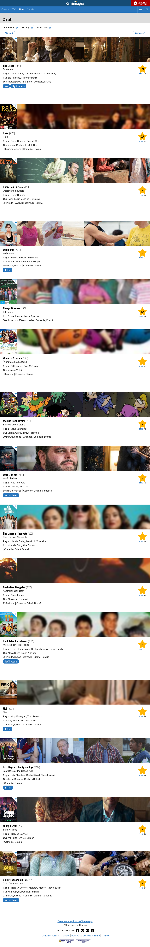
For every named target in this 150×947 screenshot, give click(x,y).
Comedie (9, 27)
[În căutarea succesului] (75, 341)
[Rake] (75, 116)
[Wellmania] (75, 233)
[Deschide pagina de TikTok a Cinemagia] (92, 930)
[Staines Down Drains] (75, 404)
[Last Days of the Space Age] (75, 750)
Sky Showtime (18, 86)
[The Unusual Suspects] (75, 517)
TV (14, 9)
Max (6, 86)
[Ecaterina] (75, 49)
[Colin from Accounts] (75, 863)
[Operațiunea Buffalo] (75, 170)
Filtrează (9, 33)
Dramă (26, 27)
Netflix (8, 270)
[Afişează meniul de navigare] (140, 9)
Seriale (30, 9)
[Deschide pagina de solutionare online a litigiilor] (83, 941)
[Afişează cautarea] (147, 9)
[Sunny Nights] (75, 809)
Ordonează (140, 33)
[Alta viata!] (75, 291)
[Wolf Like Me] (75, 458)
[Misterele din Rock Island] (75, 624)
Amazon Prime (11, 495)
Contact (65, 935)
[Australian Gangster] (75, 570)
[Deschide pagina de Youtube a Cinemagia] (87, 930)
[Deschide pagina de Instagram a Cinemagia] (82, 930)
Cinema (5, 9)
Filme (21, 9)
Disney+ (8, 787)
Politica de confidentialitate (85, 935)
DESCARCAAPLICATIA (143, 3)
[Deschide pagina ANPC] (66, 941)
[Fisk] (75, 692)
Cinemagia (75, 3)
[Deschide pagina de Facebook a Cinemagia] (77, 930)
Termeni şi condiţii (49, 935)
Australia (42, 27)
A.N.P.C (106, 935)
